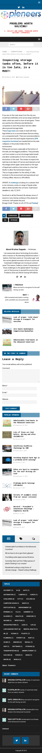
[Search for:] (21, 45)
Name (4, 386)
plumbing (8, 638)
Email (4, 392)
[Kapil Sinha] (4, 701)
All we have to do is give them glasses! (19, 553)
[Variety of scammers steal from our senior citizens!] (7, 497)
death (25, 603)
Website (5, 399)
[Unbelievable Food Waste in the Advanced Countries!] (7, 342)
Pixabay (34, 203)
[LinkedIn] (23, 7)
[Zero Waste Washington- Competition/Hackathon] (7, 331)
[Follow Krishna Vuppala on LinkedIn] (24, 277)
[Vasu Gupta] (4, 720)
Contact (5, 729)
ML (6, 633)
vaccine (8, 655)
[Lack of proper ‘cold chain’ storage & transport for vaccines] (7, 319)
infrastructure (11, 625)
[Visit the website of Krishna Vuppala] (17, 277)
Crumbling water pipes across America (19, 557)
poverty (20, 638)
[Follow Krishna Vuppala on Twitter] (20, 277)
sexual (28, 642)
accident (8, 590)
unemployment (29, 651)
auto (26, 590)
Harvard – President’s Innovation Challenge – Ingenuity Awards (23, 509)
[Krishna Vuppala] (4, 681)
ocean (14, 633)
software (17, 646)
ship (6, 646)
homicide (31, 616)
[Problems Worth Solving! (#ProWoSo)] (7, 485)
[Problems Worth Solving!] (21, 18)
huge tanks (11, 131)
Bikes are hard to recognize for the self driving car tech (26, 472)
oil (5, 220)
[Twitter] (19, 7)
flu (18, 612)
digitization (9, 607)
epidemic (8, 612)
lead (24, 625)
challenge (14, 183)
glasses (8, 616)
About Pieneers (8, 665)
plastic (25, 633)
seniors (17, 642)
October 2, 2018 (9, 77)
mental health (31, 629)
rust (31, 638)
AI (18, 590)
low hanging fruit (12, 629)
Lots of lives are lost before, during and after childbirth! (24, 434)
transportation (11, 651)
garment (28, 612)
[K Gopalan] (4, 691)
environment (26, 215)
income (7, 620)
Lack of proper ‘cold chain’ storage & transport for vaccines (26, 319)
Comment (6, 368)
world (17, 659)
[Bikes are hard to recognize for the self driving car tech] (7, 471)
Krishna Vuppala (23, 77)
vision (18, 655)
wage (29, 655)
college (30, 599)
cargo (33, 594)
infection (19, 620)
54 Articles (32, 249)
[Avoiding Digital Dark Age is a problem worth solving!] (7, 460)
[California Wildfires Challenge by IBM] (7, 448)
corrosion (12, 215)
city (20, 599)
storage (14, 220)
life (33, 625)
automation (9, 594)
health (19, 616)
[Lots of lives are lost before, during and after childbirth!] (7, 434)
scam (7, 642)
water (7, 659)
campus (23, 594)
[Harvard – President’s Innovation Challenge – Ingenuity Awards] (7, 509)
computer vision (11, 603)
